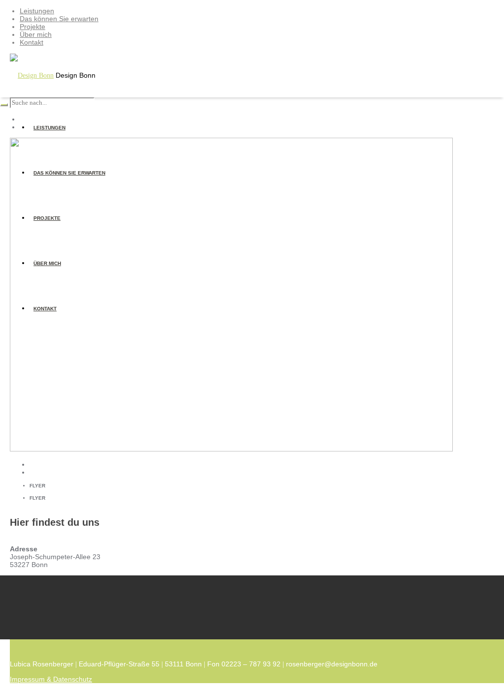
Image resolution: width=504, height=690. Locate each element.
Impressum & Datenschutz (51, 679)
